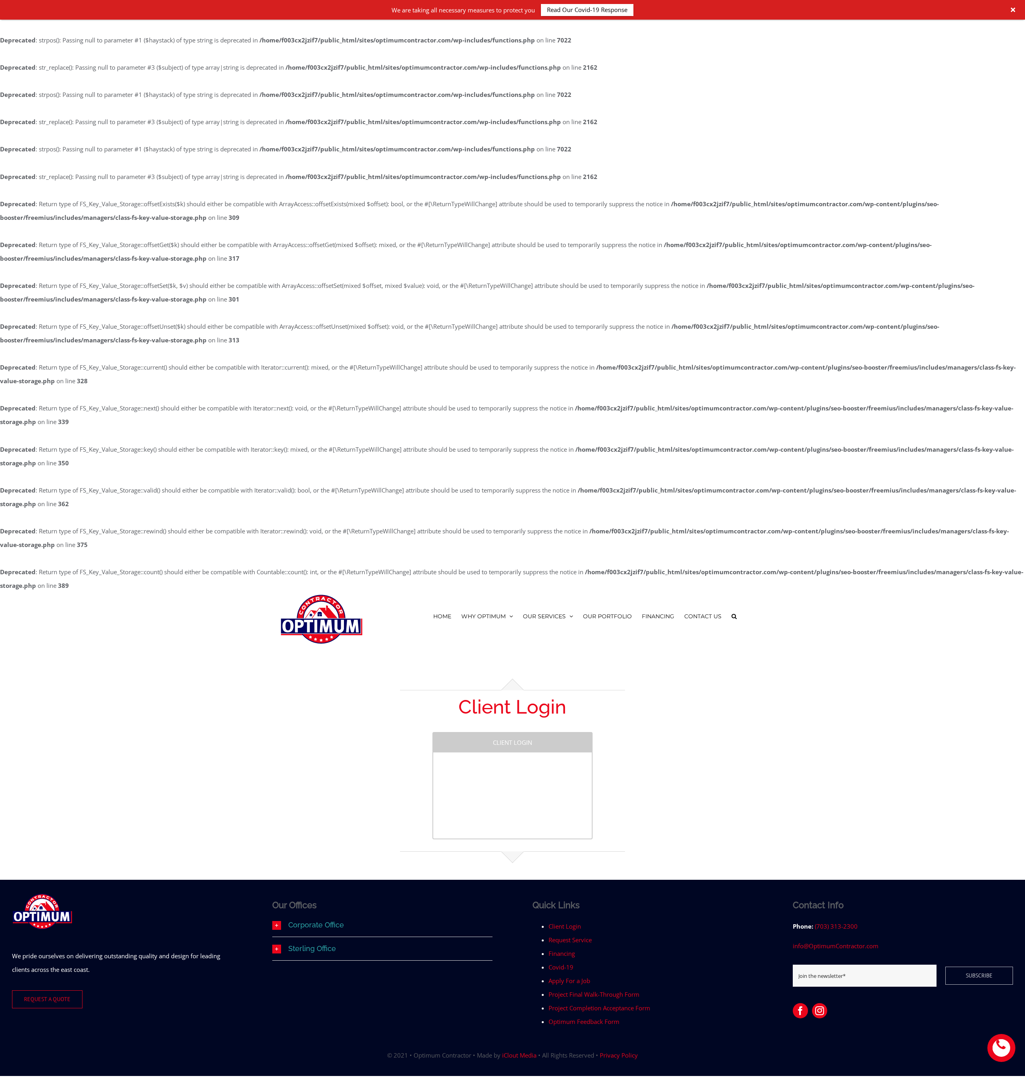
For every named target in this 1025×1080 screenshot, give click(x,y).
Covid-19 (561, 967)
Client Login (565, 926)
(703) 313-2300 (836, 926)
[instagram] (819, 1010)
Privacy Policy (619, 1055)
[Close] (1013, 10)
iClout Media (519, 1055)
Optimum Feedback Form (584, 1022)
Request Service (570, 940)
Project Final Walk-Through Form (594, 994)
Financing (562, 953)
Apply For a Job (569, 981)
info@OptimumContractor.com (835, 946)
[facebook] (800, 1010)
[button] (734, 616)
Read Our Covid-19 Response (587, 10)
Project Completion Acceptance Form (599, 1008)
